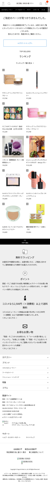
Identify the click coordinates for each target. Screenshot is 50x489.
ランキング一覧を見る (24, 63)
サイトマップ (30, 437)
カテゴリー (7, 357)
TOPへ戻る (25, 243)
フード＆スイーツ (20, 10)
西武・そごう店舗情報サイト (11, 399)
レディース (36, 10)
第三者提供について (36, 452)
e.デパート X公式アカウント (11, 417)
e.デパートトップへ (25, 43)
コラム (5, 387)
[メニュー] (3, 3)
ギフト (29, 10)
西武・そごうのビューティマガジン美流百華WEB (17, 405)
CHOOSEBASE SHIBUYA (10, 411)
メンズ (43, 10)
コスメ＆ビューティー (7, 10)
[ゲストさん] (40, 3)
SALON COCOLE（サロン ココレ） (13, 408)
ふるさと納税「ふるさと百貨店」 (12, 414)
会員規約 (16, 449)
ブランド (6, 362)
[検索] (9, 3)
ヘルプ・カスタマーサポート (11, 437)
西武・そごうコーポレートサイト (12, 402)
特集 (4, 382)
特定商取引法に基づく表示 (16, 452)
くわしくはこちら (8, 318)
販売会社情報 (30, 449)
